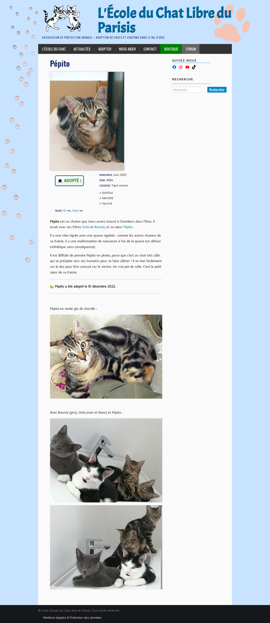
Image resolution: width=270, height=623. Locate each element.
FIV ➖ (66, 211)
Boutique (171, 49)
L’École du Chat (54, 49)
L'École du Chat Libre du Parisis (164, 20)
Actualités (82, 49)
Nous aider (127, 49)
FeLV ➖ (77, 211)
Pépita (127, 227)
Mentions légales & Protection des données (72, 617)
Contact (150, 49)
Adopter (104, 49)
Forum (191, 49)
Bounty (99, 227)
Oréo (85, 227)
